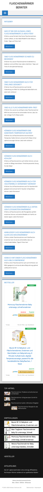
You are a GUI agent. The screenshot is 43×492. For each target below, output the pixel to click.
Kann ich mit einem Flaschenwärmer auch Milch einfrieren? (20, 259)
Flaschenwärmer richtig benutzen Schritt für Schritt (24, 398)
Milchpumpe (28, 482)
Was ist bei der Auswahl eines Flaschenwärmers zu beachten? (18, 32)
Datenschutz (30, 487)
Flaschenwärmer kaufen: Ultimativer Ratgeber (24, 403)
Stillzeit (17, 482)
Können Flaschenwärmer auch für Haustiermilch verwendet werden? (20, 182)
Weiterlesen (9, 46)
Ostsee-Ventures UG (15, 487)
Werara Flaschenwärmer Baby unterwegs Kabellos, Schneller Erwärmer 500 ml (22, 447)
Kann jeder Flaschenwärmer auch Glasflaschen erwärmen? (19, 233)
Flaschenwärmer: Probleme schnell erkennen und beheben (24, 393)
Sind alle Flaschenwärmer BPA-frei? (20, 107)
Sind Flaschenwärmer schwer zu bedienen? (19, 57)
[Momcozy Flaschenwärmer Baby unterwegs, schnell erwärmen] (20, 302)
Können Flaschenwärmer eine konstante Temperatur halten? (18, 131)
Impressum (38, 487)
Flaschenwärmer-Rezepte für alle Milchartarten (28, 407)
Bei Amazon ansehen (26, 315)
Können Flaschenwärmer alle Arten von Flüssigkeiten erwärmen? (20, 208)
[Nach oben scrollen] (40, 489)
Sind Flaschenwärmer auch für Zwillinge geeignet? (18, 83)
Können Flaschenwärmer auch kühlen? (18, 157)
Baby (13, 482)
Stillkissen (22, 482)
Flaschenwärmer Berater (21, 5)
